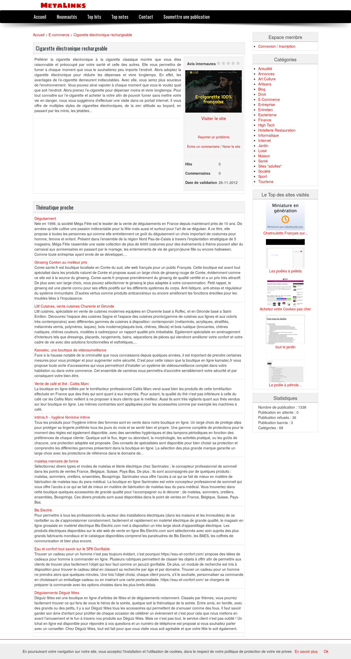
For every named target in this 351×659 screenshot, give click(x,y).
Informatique (268, 135)
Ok (326, 651)
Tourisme (265, 181)
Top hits (94, 16)
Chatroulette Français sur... (285, 232)
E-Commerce (269, 99)
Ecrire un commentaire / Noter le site (213, 146)
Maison (264, 155)
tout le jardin (285, 346)
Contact (146, 16)
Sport (262, 176)
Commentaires (197, 173)
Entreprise (266, 104)
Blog (261, 89)
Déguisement (45, 218)
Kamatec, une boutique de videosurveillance (70, 349)
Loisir (262, 150)
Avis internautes (201, 63)
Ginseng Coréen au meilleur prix (60, 262)
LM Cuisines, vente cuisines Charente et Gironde (74, 306)
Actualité (265, 68)
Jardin (263, 145)
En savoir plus (306, 651)
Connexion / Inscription (276, 46)
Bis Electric (43, 510)
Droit (262, 94)
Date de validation (201, 182)
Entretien (265, 109)
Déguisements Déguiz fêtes (56, 592)
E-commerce (59, 34)
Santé (263, 160)
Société (264, 171)
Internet (264, 140)
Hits (188, 163)
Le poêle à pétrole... (285, 384)
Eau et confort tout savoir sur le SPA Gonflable (72, 548)
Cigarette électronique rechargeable (102, 34)
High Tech (266, 124)
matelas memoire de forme (56, 461)
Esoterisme (267, 114)
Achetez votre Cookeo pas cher (285, 308)
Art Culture (267, 78)
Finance (264, 119)
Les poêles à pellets (285, 270)
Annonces (266, 73)
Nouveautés (67, 16)
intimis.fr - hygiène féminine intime (62, 417)
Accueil (40, 16)
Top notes (119, 16)
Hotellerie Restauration (276, 130)
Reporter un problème (213, 137)
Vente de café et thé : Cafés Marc (61, 383)
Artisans (264, 83)
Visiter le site (213, 118)
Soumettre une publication (186, 16)
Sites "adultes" (270, 166)
